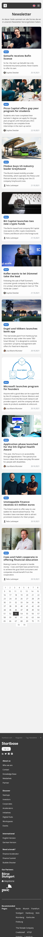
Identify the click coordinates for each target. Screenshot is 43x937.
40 (21, 606)
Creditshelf (20, 932)
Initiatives (7, 812)
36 (38, 602)
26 (21, 599)
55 (27, 613)
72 (19, 625)
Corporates (7, 804)
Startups (6, 795)
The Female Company (25, 928)
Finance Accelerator (11, 854)
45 (10, 610)
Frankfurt (35, 908)
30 (5, 602)
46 (16, 610)
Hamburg (30, 913)
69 (27, 621)
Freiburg (19, 922)
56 (33, 613)
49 (33, 610)
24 (10, 599)
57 (38, 613)
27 (27, 599)
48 (27, 610)
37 (5, 606)
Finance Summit (9, 858)
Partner (6, 783)
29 (38, 599)
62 (27, 617)
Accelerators (8, 808)
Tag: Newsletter (31, 738)
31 (10, 602)
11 (15, 591)
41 (27, 606)
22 (38, 595)
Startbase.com (7, 738)
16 (5, 595)
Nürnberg (20, 917)
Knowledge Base (9, 774)
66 (10, 621)
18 (16, 595)
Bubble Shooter (9, 862)
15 (38, 591)
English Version (9, 838)
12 (21, 591)
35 (33, 602)
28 (33, 599)
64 (38, 617)
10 (10, 591)
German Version (9, 842)
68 (21, 621)
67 (16, 621)
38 (10, 606)
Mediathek (7, 778)
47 (21, 610)
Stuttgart (19, 913)
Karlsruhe (30, 917)
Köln (37, 913)
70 (33, 621)
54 (21, 613)
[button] (34, 5)
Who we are (7, 765)
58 (5, 617)
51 (5, 613)
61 (21, 617)
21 (33, 595)
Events (5, 826)
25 (16, 599)
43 (38, 606)
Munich (26, 908)
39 (16, 606)
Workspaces (8, 821)
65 (5, 621)
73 (24, 625)
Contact (6, 769)
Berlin (18, 908)
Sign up (6, 749)
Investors (6, 799)
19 (21, 595)
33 (21, 602)
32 (16, 602)
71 (38, 621)
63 (33, 617)
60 (16, 617)
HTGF (29, 932)
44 (5, 610)
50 (38, 610)
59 (10, 617)
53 (16, 613)
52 (10, 613)
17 (10, 595)
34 (27, 602)
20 (27, 595)
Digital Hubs (8, 817)
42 (33, 606)
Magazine (18, 738)
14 (32, 591)
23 (5, 599)
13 (27, 591)
